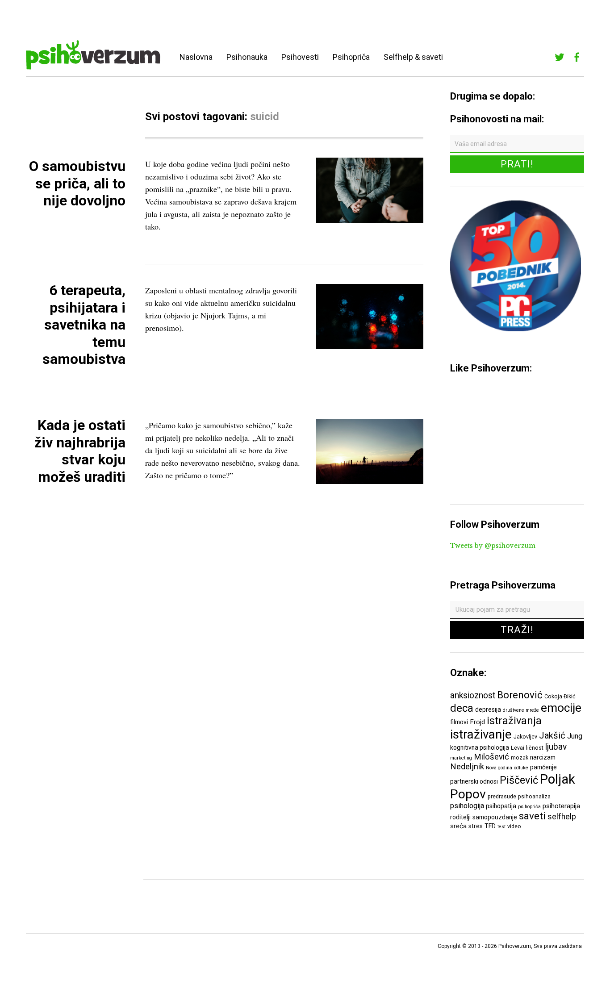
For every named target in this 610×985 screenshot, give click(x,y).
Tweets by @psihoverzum (492, 546)
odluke (521, 768)
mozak (519, 757)
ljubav (556, 747)
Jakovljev (525, 736)
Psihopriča (351, 57)
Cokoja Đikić (560, 696)
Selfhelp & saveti (413, 57)
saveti (532, 816)
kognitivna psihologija (479, 747)
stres (475, 826)
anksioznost (472, 695)
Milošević (491, 757)
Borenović (520, 695)
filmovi (459, 722)
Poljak (557, 779)
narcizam (543, 757)
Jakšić (552, 735)
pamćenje (543, 767)
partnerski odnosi (474, 781)
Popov (468, 794)
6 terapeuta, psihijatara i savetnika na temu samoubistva (83, 324)
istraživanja (514, 720)
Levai (517, 747)
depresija (488, 709)
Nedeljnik (467, 767)
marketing (461, 758)
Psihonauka (246, 57)
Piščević (519, 780)
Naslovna (196, 57)
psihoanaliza (534, 796)
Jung (574, 736)
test (501, 827)
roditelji (460, 817)
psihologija (467, 805)
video (514, 826)
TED (490, 826)
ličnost (534, 747)
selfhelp (561, 816)
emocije (561, 707)
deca (461, 708)
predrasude (502, 796)
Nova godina (499, 768)
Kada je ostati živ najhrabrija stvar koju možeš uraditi (79, 451)
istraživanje (481, 734)
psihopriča (529, 807)
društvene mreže (521, 710)
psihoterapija (561, 806)
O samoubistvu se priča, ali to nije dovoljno (77, 183)
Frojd (477, 722)
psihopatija (501, 806)
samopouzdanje (494, 817)
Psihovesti (300, 57)
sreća (458, 826)
